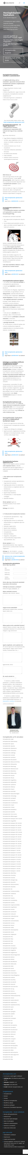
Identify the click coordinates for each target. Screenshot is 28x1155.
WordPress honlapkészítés (10, 1100)
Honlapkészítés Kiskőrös (9, 977)
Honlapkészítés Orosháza (9, 945)
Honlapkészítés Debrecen (9, 1034)
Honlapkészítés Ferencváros (10, 814)
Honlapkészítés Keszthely (9, 979)
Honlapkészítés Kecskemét (9, 982)
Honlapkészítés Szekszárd (9, 914)
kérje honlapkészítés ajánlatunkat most (14, 122)
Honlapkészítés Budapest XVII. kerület (12, 834)
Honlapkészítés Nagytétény (9, 780)
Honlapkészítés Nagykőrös (9, 950)
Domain (6, 1096)
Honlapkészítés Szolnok (8, 902)
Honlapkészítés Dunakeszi (9, 1027)
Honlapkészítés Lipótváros (9, 784)
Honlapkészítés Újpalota (9, 746)
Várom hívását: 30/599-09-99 (13, 59)
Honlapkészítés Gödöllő (8, 1013)
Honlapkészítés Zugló (8, 739)
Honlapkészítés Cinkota (8, 807)
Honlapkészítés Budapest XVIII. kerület (12, 832)
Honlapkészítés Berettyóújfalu (10, 1045)
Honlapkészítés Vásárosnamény (11, 884)
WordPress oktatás (8, 1102)
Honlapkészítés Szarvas (8, 923)
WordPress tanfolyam (9, 1105)
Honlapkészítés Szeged (8, 918)
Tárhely (6, 1098)
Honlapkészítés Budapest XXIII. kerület (12, 818)
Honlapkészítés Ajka (8, 1057)
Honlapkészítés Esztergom (9, 1018)
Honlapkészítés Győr (8, 1009)
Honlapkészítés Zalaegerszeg (10, 880)
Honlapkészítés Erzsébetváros (10, 802)
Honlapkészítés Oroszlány (9, 875)
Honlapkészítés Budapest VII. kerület (12, 857)
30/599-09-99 (14, 201)
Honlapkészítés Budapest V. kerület (11, 861)
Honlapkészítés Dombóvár (9, 1032)
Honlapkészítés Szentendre (9, 911)
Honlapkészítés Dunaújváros (10, 1025)
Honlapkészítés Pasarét (8, 775)
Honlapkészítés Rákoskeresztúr (10, 768)
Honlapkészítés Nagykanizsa (10, 952)
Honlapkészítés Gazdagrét (9, 798)
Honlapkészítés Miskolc (8, 959)
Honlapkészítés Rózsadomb (10, 759)
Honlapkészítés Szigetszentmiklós (11, 905)
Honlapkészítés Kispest (8, 789)
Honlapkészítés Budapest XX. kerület (12, 827)
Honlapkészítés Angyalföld (9, 821)
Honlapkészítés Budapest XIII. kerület (12, 843)
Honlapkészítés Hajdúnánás (10, 1002)
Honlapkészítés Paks (8, 941)
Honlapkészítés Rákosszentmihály (11, 762)
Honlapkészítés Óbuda (8, 777)
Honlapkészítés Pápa (8, 939)
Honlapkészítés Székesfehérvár (10, 916)
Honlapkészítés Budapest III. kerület (12, 866)
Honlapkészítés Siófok (8, 927)
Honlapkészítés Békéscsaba (10, 1048)
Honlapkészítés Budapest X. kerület (11, 850)
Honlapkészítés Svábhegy (9, 752)
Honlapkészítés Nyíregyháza (10, 948)
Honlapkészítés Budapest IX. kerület (12, 852)
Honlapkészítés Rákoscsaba (10, 773)
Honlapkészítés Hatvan (8, 998)
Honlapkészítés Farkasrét (9, 800)
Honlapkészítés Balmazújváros (10, 1052)
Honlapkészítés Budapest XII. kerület (12, 846)
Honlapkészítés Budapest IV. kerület (12, 864)
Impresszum (7, 1137)
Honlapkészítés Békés (8, 1050)
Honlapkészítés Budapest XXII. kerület (12, 823)
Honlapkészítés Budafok (9, 812)
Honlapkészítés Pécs (8, 936)
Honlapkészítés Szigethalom (10, 907)
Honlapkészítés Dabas (8, 1036)
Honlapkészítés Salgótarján (9, 934)
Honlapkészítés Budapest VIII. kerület (12, 855)
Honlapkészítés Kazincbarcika (10, 986)
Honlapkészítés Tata (8, 895)
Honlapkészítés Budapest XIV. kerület (12, 841)
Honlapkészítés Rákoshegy (9, 766)
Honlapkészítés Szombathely (10, 900)
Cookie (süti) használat (9, 1139)
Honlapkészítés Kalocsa (8, 991)
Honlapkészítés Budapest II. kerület (11, 868)
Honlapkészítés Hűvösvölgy (9, 796)
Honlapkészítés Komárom (9, 970)
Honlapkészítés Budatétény (9, 809)
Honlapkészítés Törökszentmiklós (11, 891)
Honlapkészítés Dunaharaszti (10, 1029)
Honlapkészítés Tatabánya (9, 893)
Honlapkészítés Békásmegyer (10, 816)
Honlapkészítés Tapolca (9, 898)
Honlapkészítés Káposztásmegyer (11, 793)
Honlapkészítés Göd (8, 1016)
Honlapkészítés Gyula (8, 1007)
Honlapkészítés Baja (8, 1059)
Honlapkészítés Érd (7, 1020)
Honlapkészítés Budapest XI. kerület (12, 848)
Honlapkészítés (7, 1093)
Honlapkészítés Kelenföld (9, 791)
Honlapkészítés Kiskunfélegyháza (11, 975)
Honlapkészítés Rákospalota (10, 764)
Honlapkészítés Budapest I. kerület (11, 871)
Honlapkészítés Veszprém (9, 882)
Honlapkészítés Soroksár (9, 755)
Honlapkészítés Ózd (8, 943)
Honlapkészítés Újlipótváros (10, 748)
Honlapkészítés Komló (8, 968)
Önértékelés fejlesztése (16, 1107)
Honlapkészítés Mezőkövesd (10, 961)
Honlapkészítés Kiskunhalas (10, 973)
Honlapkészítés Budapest (9, 1043)
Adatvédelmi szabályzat (9, 701)
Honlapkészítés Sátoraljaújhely (10, 929)
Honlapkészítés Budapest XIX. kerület (12, 830)
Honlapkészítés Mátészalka (9, 964)
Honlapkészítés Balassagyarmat (11, 1054)
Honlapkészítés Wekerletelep (10, 741)
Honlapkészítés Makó (8, 966)
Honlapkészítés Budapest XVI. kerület (12, 836)
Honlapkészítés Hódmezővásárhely (11, 995)
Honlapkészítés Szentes (9, 909)
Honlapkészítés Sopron (8, 925)
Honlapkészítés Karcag (8, 989)
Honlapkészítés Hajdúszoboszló (11, 1000)
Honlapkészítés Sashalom (9, 757)
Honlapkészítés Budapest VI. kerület (12, 859)
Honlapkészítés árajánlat (10, 51)
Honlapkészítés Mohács (9, 957)
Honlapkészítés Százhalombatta (11, 920)
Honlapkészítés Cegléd (8, 1041)
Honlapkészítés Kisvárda (9, 877)
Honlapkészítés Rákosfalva (9, 771)
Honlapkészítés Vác (7, 889)
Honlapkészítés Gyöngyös (9, 1011)
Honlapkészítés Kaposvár (9, 984)
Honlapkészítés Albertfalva (9, 873)
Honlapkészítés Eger (8, 1023)
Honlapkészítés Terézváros (9, 750)
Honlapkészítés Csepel (8, 805)
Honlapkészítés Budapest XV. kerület (12, 839)
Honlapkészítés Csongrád (9, 1038)
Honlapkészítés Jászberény (9, 993)
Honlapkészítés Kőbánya (9, 787)
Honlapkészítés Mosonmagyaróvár (11, 954)
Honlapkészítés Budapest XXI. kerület (12, 825)
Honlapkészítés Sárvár (8, 932)
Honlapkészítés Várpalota (9, 886)
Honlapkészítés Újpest (8, 743)
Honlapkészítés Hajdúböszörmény (11, 1004)
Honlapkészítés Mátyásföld (9, 782)
